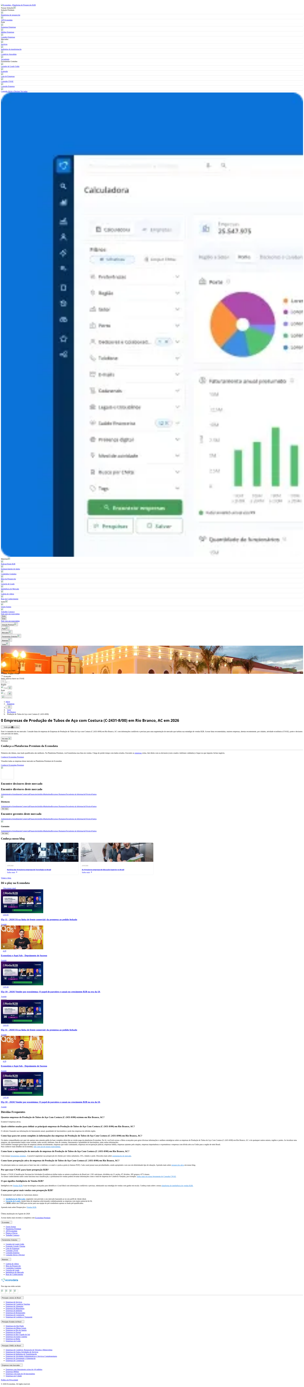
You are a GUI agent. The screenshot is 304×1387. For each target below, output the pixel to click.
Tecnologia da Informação (75, 794)
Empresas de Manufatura (15, 1308)
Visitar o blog (6, 878)
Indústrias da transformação (11, 49)
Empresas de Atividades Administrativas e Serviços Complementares (31, 1356)
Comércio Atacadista (9, 54)
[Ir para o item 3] (6, 999)
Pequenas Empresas (8, 27)
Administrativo (6, 794)
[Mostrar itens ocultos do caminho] (9, 707)
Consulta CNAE (7, 81)
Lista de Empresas (8, 76)
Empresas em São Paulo (15, 1326)
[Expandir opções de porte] (10, 693)
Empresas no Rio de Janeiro (16, 1330)
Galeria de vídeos (7, 594)
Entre (4, 616)
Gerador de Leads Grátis (10, 66)
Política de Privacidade (9, 1380)
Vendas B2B (18, 1186)
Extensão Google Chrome (15, 1246)
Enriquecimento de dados (10, 569)
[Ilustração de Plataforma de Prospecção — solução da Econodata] (152, 325)
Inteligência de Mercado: (16, 1199)
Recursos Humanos (58, 794)
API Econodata (6, 20)
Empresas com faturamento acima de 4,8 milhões (24, 1369)
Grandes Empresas (8, 37)
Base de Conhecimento (9, 599)
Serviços (4, 44)
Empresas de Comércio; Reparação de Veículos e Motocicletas (29, 1350)
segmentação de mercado (121, 1156)
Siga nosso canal (9, 888)
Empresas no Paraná (13, 1332)
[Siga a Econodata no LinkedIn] (7, 1293)
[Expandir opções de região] (10, 687)
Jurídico (40, 794)
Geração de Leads (7, 584)
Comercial (26, 794)
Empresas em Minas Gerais (16, 1328)
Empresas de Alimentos (14, 1306)
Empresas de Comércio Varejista (18, 1304)
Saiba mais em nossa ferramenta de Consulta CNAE (156, 1176)
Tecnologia (5, 59)
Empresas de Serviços (14, 1302)
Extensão (4, 71)
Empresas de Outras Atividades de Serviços (22, 1352)
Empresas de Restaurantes (15, 1313)
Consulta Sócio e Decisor (10, 91)
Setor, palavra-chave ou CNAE (12, 679)
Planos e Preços (11, 1233)
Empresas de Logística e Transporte (19, 1317)
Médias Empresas (7, 32)
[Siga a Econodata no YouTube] (16, 1293)
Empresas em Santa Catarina (16, 1337)
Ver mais (5, 739)
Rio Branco (11, 712)
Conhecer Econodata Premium (12, 757)
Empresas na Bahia (13, 1339)
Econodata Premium (42, 1218)
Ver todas (23, 91)
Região (3, 685)
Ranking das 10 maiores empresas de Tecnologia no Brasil (29, 870)
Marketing (47, 794)
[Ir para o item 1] (2, 999)
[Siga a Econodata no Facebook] (12, 1293)
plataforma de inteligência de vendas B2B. (177, 1186)
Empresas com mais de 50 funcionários (20, 1374)
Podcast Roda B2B (8, 564)
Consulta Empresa (8, 86)
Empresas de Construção (15, 1315)
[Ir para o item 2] (4, 999)
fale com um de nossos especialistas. (47, 1147)
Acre (9, 710)
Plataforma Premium (13, 1229)
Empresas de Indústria (14, 1311)
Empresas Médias (12, 1372)
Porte (3, 690)
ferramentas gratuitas (18, 1156)
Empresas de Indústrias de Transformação (21, 1354)
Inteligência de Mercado (10, 589)
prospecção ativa (177, 1165)
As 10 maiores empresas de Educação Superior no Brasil (103, 870)
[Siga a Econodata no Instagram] (3, 1293)
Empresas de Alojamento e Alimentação (21, 1358)
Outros (94, 794)
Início (8, 702)
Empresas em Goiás (13, 1341)
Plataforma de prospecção (10, 15)
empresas (138, 753)
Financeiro (34, 794)
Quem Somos (6, 607)
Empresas (10, 704)
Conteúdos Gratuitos (8, 574)
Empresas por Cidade (14, 1376)
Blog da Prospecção (8, 579)
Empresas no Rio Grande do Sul (18, 1334)
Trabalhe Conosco (8, 612)
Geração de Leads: (13, 1201)
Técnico (88, 794)
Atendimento (17, 794)
